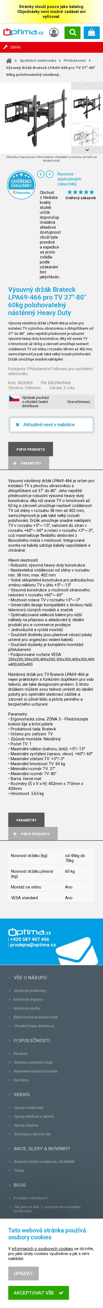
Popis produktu (35, 834)
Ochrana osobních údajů (33, 1062)
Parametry (31, 463)
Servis (22, 1094)
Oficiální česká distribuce (34, 1026)
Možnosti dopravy (28, 999)
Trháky (19, 1170)
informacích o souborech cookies (42, 1248)
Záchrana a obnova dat (32, 1134)
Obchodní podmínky (30, 991)
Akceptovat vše (34, 1293)
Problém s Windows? (31, 1198)
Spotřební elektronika (38, 60)
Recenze (20, 1053)
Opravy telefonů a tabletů (34, 1116)
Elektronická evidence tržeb (36, 1017)
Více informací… (79, 402)
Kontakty (21, 1080)
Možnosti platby (27, 1008)
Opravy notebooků (28, 1108)
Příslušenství (75, 60)
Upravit (23, 1273)
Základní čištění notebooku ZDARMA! (44, 1162)
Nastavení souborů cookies (36, 1071)
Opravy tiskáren (26, 1125)
